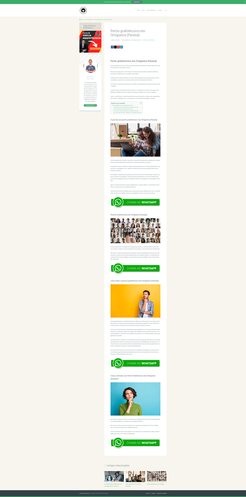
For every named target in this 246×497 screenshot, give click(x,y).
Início (138, 10)
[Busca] (165, 8)
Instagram (153, 493)
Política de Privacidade (162, 493)
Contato (160, 10)
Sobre (143, 10)
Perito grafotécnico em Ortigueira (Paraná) (122, 105)
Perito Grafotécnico (151, 10)
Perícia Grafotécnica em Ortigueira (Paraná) (123, 109)
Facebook (148, 493)
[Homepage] (83, 10)
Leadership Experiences (84, 493)
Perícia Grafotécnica (149, 40)
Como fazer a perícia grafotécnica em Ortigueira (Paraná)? (126, 110)
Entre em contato (90, 105)
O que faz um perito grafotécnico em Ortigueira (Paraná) (126, 107)
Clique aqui (136, 1)
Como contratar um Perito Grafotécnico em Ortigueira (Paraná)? (127, 112)
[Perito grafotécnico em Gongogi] (156, 480)
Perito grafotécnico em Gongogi (155, 484)
